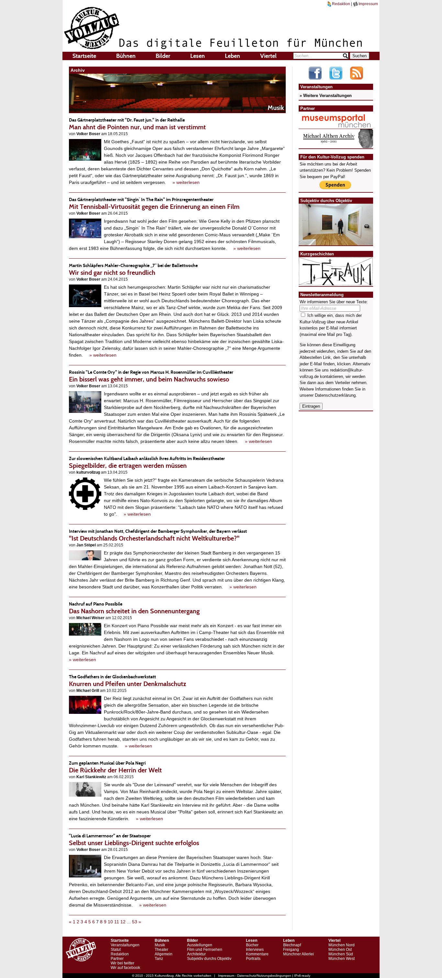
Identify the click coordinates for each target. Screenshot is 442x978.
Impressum (368, 4)
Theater (161, 949)
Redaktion (340, 4)
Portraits (253, 958)
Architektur (196, 954)
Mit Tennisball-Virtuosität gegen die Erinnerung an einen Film (154, 203)
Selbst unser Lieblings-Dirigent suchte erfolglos (134, 840)
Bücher (252, 945)
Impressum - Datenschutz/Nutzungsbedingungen (254, 975)
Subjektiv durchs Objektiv (209, 958)
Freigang (291, 949)
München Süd (340, 954)
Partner (117, 958)
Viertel (268, 55)
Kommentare (257, 954)
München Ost (340, 949)
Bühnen (126, 55)
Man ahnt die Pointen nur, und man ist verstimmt (137, 124)
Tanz (159, 958)
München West (341, 958)
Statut (116, 949)
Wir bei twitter (122, 963)
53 (134, 921)
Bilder (163, 55)
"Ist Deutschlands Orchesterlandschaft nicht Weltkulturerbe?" (158, 535)
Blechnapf (292, 945)
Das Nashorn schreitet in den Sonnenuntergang (134, 608)
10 (110, 921)
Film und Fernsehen (204, 949)
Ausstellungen (199, 945)
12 (123, 921)
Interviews (255, 949)
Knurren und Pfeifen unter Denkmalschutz (127, 681)
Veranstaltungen (125, 945)
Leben (232, 55)
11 (116, 921)
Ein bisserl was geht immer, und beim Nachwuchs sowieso (151, 376)
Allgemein (163, 954)
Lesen (197, 55)
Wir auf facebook (125, 967)
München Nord (341, 945)
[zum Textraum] (336, 281)
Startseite (84, 55)
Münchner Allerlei (298, 954)
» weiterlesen (186, 182)
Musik (160, 945)
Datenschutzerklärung (335, 395)
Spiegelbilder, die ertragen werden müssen (147, 462)
